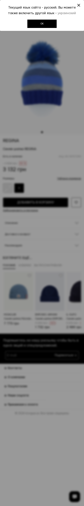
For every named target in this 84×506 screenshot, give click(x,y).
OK (42, 24)
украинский (67, 13)
